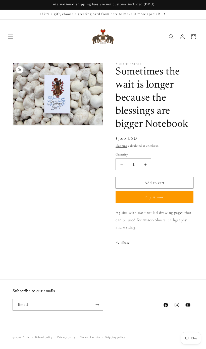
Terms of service (90, 337)
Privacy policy (66, 337)
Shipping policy (115, 337)
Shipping (121, 145)
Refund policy (44, 337)
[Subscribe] (97, 305)
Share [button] (125, 243)
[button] (10, 36)
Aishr (26, 337)
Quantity (122, 154)
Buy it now (154, 197)
